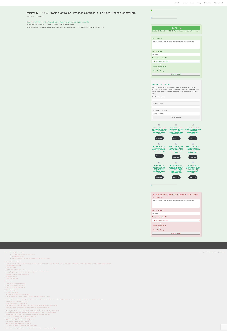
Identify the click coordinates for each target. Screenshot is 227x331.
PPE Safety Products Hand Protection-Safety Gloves (18, 323)
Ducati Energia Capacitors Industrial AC (15, 283)
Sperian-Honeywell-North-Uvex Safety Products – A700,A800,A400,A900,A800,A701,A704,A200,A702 (31, 312)
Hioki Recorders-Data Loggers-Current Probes (17, 274)
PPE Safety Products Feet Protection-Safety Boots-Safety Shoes (21, 325)
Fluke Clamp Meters (11, 267)
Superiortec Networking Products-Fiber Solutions (18, 294)
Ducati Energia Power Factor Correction (15, 285)
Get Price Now (176, 28)
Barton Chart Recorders (12, 278)
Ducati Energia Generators (12, 289)
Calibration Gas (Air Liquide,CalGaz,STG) (14, 328)
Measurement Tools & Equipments (12, 261)
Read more (159, 138)
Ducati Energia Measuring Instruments (15, 287)
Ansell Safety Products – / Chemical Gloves (16, 303)
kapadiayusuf (40, 16)
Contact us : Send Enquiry (50, 328)
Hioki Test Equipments (11, 276)
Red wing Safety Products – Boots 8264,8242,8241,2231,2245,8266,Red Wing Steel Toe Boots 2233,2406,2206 (33, 311)
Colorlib (211, 252)
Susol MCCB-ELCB (11, 291)
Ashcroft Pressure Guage (18, 256)
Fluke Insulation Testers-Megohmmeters (15, 269)
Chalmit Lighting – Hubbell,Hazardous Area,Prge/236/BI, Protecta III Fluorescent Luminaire (28, 296)
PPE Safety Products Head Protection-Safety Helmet (18, 321)
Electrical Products (8, 281)
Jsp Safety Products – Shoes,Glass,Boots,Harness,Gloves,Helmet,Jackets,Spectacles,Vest (27, 307)
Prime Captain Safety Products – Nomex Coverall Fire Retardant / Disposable (24, 309)
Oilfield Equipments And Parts (16, 252)
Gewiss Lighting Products (12, 292)
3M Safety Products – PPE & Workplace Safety (17, 301)
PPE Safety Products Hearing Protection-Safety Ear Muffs (20, 320)
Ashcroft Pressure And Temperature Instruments (23, 254)
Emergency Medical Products (34, 328)
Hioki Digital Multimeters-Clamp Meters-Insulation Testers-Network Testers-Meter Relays (27, 271)
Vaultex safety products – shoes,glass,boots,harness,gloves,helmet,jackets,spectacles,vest (28, 314)
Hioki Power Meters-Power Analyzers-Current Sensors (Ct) (20, 272)
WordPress (221, 252)
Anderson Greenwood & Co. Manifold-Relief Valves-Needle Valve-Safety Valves (31, 258)
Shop (5, 252)
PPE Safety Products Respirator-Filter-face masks (18, 318)
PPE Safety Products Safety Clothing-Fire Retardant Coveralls (21, 316)
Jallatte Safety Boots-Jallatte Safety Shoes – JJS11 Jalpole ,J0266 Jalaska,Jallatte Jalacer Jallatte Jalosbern (32, 305)
